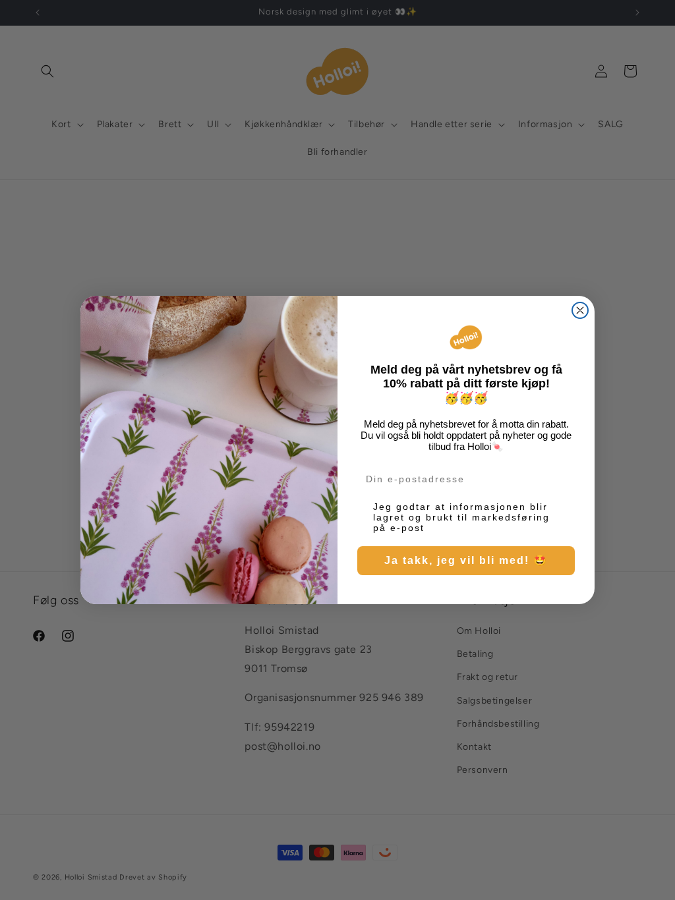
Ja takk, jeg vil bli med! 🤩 (466, 560)
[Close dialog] (580, 310)
